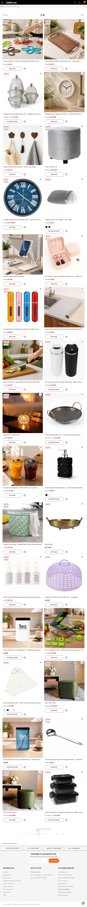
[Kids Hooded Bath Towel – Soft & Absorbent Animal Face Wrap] (23, 681)
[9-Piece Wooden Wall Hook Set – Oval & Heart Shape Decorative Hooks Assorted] (23, 145)
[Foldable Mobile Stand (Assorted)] (23, 254)
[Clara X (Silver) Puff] (64, 145)
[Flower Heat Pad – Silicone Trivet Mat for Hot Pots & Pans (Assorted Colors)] (23, 39)
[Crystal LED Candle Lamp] (23, 413)
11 (57, 833)
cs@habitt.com (76, 848)
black (46, 227)
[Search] (75, 3)
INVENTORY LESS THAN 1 (13, 6)
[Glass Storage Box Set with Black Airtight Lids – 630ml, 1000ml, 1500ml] (64, 790)
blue (49, 227)
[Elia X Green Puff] (64, 681)
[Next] (62, 833)
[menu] (2, 3)
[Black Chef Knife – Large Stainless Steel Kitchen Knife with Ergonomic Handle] (23, 360)
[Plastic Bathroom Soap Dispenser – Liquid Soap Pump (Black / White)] (64, 466)
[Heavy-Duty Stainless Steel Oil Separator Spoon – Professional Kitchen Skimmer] (64, 738)
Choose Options (12, 121)
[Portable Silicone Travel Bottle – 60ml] (64, 198)
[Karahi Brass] (64, 522)
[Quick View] (40, 20)
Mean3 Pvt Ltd (36, 904)
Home (2, 6)
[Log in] (79, 2)
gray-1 (10, 710)
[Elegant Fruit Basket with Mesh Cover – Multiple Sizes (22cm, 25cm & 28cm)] (23, 92)
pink (13, 710)
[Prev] (24, 833)
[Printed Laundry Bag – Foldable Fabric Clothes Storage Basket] (23, 522)
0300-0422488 (35, 848)
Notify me (12, 69)
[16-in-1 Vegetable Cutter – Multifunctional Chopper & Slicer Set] (64, 628)
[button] (41, 15)
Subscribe (54, 860)
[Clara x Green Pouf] (23, 790)
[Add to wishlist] (25, 68)
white (49, 495)
